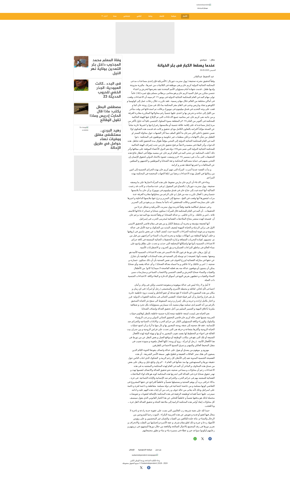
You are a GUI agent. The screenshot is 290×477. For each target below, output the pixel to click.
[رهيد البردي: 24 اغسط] (81, 130)
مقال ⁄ (212, 60)
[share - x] (141, 467)
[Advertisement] (145, 38)
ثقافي (139, 16)
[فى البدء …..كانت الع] (81, 90)
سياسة (173, 16)
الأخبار (185, 16)
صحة (115, 16)
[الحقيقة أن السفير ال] (81, 113)
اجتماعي (126, 16)
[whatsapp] (195, 438)
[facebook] (210, 438)
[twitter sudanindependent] (202, 438)
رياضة (150, 16)
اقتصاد (161, 16)
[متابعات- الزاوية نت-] (81, 67)
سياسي (203, 60)
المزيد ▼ (104, 16)
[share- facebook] (149, 467)
